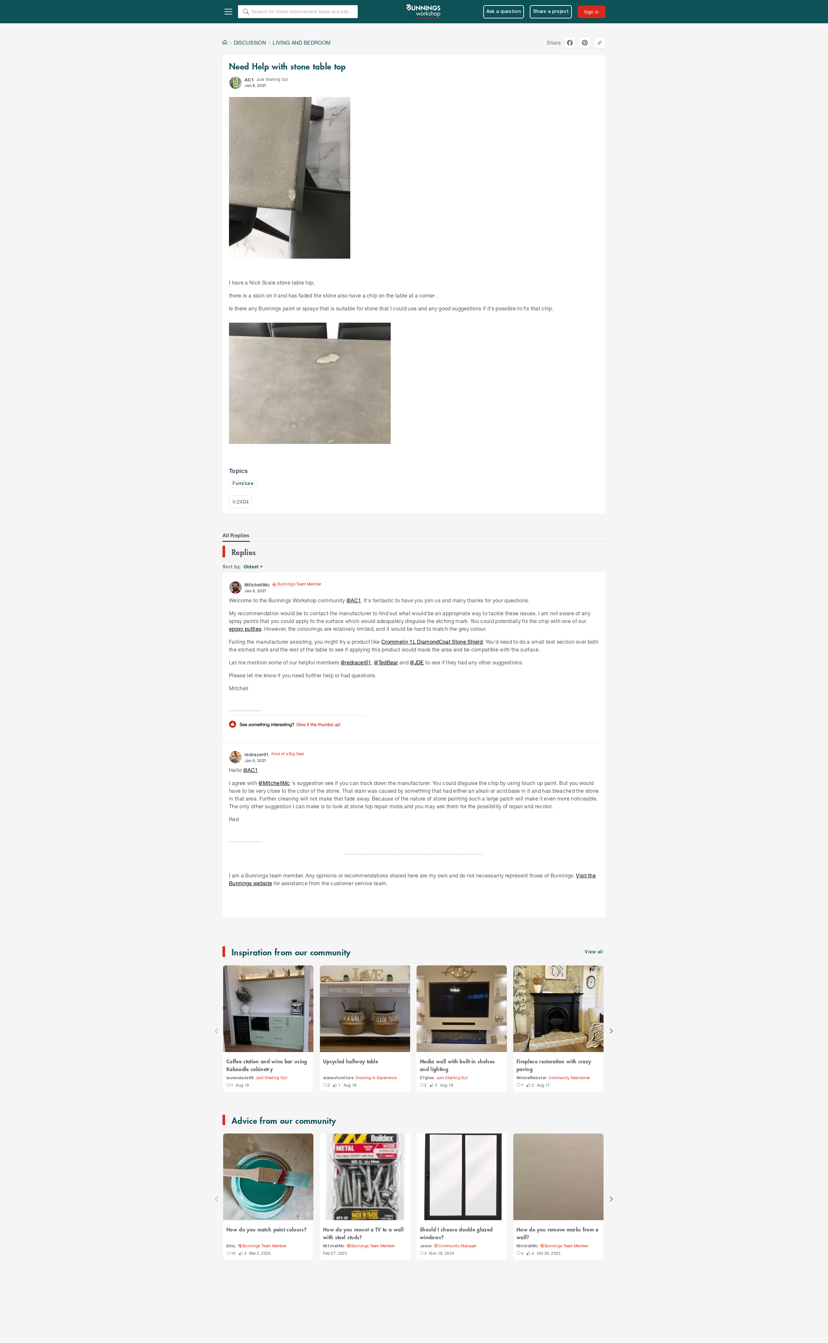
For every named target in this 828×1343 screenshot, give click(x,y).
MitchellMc (333, 1246)
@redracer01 (356, 662)
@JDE (417, 662)
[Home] (225, 42)
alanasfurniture (338, 1078)
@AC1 (353, 600)
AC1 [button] (249, 79)
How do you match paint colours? (266, 1229)
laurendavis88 (240, 1078)
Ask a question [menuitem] (503, 12)
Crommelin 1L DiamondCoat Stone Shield (432, 642)
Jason (426, 1246)
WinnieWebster (531, 1078)
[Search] (245, 11)
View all (594, 952)
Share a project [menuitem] (551, 12)
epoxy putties (245, 629)
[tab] (236, 535)
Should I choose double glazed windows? (456, 1233)
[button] (235, 82)
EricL (231, 1246)
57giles (427, 1078)
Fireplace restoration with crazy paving (554, 1065)
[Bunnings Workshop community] (423, 11)
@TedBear (386, 662)
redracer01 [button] (257, 754)
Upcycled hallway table (350, 1061)
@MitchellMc (274, 783)
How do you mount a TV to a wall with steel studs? (363, 1233)
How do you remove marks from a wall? (558, 1233)
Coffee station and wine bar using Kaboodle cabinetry (266, 1065)
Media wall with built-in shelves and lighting (457, 1065)
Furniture (243, 484)
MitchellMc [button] (257, 584)
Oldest (251, 567)
